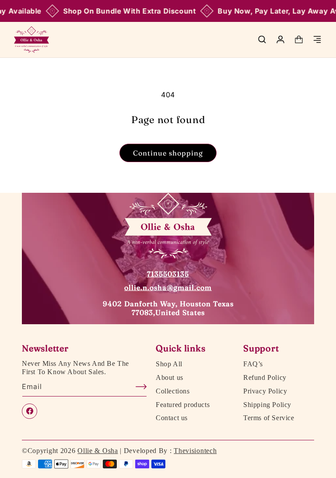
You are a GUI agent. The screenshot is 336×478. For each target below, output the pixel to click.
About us (169, 377)
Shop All (169, 364)
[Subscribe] (137, 386)
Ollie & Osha (97, 450)
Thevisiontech (195, 450)
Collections (173, 391)
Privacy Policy (265, 391)
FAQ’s (253, 364)
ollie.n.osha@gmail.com (168, 287)
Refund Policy (265, 377)
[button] (262, 39)
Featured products (183, 404)
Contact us (172, 417)
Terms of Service (268, 417)
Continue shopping (168, 153)
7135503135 (168, 273)
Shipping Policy (267, 404)
